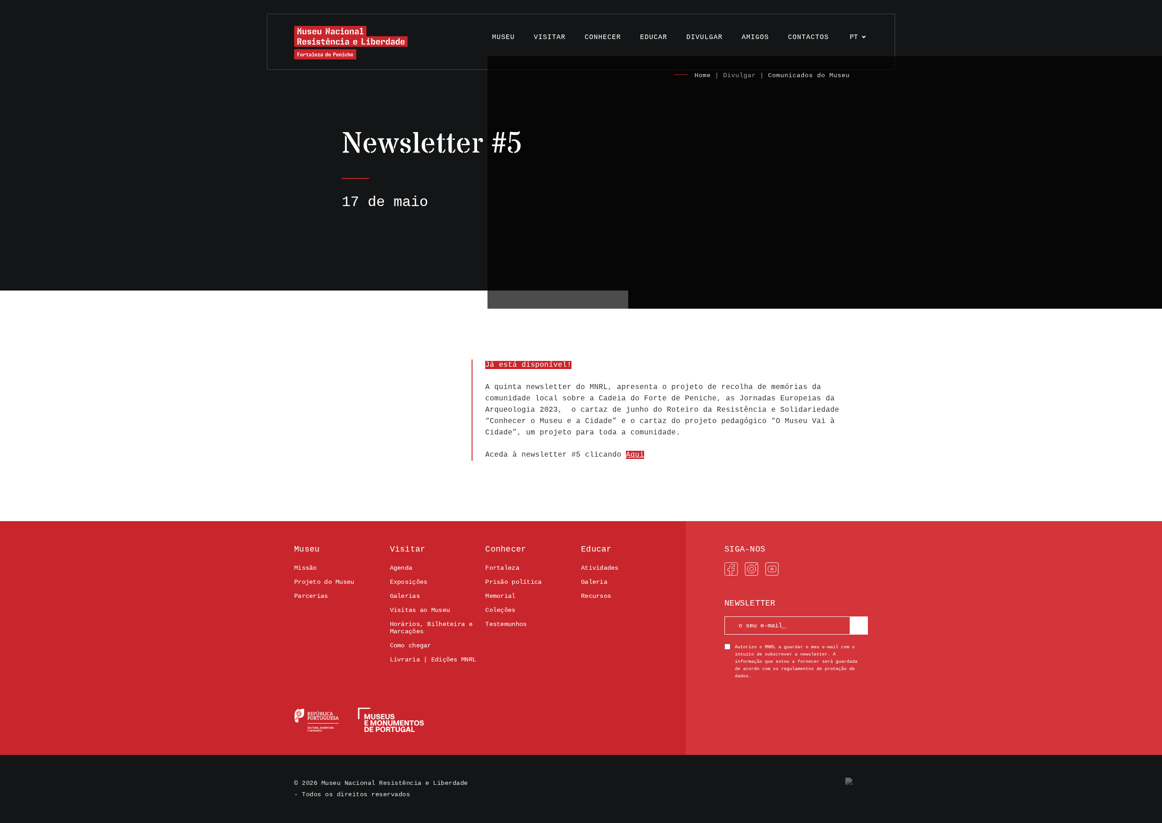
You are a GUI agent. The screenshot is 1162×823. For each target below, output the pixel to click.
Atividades (600, 568)
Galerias (405, 596)
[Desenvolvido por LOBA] (856, 783)
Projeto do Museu (324, 582)
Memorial (500, 596)
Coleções (500, 610)
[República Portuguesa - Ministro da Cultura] (359, 720)
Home (702, 75)
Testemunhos (506, 624)
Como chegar (410, 645)
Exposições (409, 582)
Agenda (401, 568)
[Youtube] (772, 569)
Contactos (808, 37)
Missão (305, 568)
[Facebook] (731, 569)
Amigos (755, 37)
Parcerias (311, 596)
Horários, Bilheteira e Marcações (431, 628)
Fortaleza (502, 568)
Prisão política (513, 582)
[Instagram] (751, 569)
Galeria (594, 582)
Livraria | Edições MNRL (433, 659)
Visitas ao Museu (420, 610)
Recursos (596, 596)
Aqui (635, 455)
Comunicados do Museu (809, 75)
